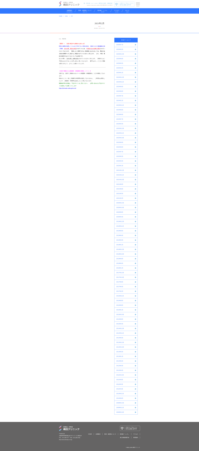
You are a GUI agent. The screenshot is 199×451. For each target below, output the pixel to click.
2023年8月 (119, 114)
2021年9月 (119, 184)
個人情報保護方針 (124, 437)
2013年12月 (120, 342)
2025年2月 (119, 68)
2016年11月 (120, 296)
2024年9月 (119, 86)
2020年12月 (120, 203)
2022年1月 (119, 165)
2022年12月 (120, 128)
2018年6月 (119, 263)
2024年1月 (119, 100)
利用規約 (135, 437)
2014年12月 (120, 328)
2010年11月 (120, 393)
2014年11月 (120, 333)
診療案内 (69, 11)
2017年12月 (120, 272)
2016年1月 (119, 310)
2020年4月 (119, 216)
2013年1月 (119, 356)
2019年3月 (119, 240)
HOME (90, 434)
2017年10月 (120, 277)
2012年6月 (119, 361)
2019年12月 (120, 221)
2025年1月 (119, 72)
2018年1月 (119, 268)
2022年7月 (119, 151)
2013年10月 (120, 347)
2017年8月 (119, 282)
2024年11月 (120, 82)
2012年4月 (119, 370)
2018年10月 (120, 254)
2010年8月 (119, 398)
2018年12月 (120, 249)
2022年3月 (119, 161)
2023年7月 (119, 119)
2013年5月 (119, 351)
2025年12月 (120, 54)
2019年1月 (119, 244)
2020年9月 (119, 212)
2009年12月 (120, 403)
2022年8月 (119, 147)
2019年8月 (119, 230)
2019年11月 (120, 226)
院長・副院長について (84, 11)
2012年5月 (119, 365)
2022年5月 (119, 156)
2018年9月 (119, 258)
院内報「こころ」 (103, 11)
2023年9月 (119, 109)
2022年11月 (120, 133)
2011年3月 (119, 389)
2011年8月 (119, 379)
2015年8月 (119, 319)
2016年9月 (119, 300)
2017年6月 (119, 286)
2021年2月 (119, 198)
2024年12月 (120, 77)
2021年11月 (120, 175)
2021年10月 (120, 179)
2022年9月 (119, 142)
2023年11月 (120, 105)
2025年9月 (119, 58)
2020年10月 (120, 207)
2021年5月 (119, 193)
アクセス (116, 11)
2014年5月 (119, 337)
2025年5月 (119, 63)
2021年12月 (120, 170)
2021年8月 (119, 189)
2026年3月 (119, 49)
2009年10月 (120, 412)
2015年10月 (120, 314)
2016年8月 (119, 305)
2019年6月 (119, 235)
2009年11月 (120, 407)
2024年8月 (119, 91)
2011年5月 (119, 384)
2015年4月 (119, 323)
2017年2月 (119, 291)
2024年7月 (119, 96)
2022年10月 (120, 137)
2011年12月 (120, 375)
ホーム (127, 11)
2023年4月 (119, 123)
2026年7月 (119, 44)
